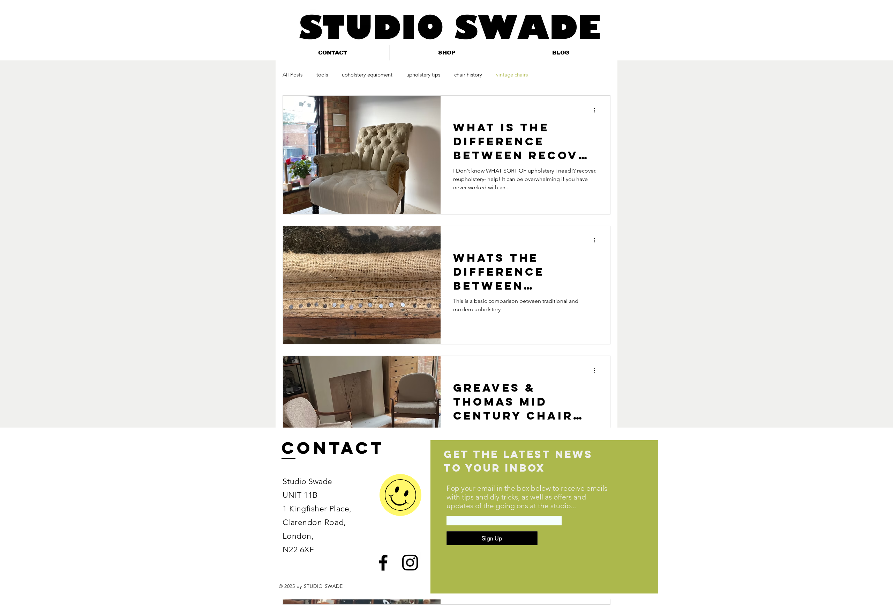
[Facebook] (383, 562)
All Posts (292, 74)
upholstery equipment (367, 74)
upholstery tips (423, 74)
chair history (468, 74)
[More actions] (596, 110)
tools (322, 74)
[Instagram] (410, 562)
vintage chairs (512, 74)
